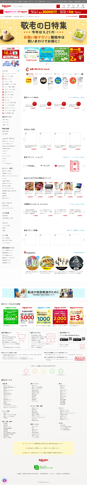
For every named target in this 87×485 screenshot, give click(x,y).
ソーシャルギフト (6, 243)
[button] (69, 6)
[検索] (58, 6)
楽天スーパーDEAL (6, 171)
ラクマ (5, 396)
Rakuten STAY (35, 390)
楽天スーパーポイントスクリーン (67, 413)
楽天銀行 (6, 423)
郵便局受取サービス (7, 252)
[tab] (29, 74)
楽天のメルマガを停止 (15, 347)
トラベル (31, 1)
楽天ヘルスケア (63, 390)
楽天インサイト (63, 417)
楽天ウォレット (7, 426)
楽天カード (6, 413)
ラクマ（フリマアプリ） (8, 208)
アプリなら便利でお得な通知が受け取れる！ (70, 335)
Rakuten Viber (35, 420)
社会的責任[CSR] (44, 473)
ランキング (10, 1)
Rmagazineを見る (79, 252)
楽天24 (5, 388)
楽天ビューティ (63, 393)
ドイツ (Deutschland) (65, 429)
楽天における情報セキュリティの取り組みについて (56, 352)
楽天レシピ (62, 395)
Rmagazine (5, 215)
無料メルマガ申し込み (7, 340)
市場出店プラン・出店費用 (37, 338)
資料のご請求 (43, 337)
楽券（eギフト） (6, 198)
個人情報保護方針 (66, 473)
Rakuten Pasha (63, 414)
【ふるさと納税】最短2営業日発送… (58, 193)
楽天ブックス (7, 385)
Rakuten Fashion (6, 148)
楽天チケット (35, 430)
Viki (33, 427)
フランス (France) (64, 428)
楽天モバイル (35, 408)
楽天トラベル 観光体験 (37, 387)
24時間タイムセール (7, 173)
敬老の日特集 (5, 131)
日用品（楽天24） (6, 181)
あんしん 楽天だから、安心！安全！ (80, 359)
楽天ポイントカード (64, 410)
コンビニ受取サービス (7, 250)
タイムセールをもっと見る (76, 204)
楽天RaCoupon (7, 404)
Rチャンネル (35, 426)
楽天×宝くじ (35, 398)
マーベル (4, 153)
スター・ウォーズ (6, 156)
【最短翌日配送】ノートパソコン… (78, 193)
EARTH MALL (5, 205)
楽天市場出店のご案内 (36, 335)
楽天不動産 (62, 402)
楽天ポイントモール (64, 411)
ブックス (48, 1)
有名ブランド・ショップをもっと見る (73, 157)
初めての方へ (5, 335)
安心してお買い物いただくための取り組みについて (56, 357)
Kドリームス (35, 401)
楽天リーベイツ (7, 401)
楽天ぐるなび (63, 396)
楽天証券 (6, 425)
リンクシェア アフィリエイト (38, 417)
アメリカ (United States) (65, 426)
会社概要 (19, 473)
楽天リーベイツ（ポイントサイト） (10, 176)
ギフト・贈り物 (6, 238)
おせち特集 (4, 133)
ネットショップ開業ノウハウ (38, 342)
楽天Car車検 (63, 399)
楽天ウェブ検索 (35, 414)
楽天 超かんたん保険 (8, 434)
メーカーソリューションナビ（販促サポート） (42, 344)
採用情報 (58, 473)
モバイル (4, 1)
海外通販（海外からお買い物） (9, 190)
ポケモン (4, 158)
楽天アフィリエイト (36, 415)
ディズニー (4, 151)
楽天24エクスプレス (7, 183)
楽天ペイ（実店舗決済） (37, 347)
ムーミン (4, 161)
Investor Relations (34, 473)
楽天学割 (4, 195)
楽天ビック (6, 392)
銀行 (44, 1)
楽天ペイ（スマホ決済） (9, 416)
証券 (40, 1)
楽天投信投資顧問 (8, 428)
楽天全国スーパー (8, 399)
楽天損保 (6, 429)
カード (36, 1)
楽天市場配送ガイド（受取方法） (10, 342)
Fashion (25, 1)
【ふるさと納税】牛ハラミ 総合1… (39, 193)
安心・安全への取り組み (8, 338)
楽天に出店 (77, 1)
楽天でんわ (34, 411)
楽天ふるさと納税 (6, 185)
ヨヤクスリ (62, 388)
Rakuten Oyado (35, 392)
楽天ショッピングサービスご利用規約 (11, 344)
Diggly (3, 230)
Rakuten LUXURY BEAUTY (8, 146)
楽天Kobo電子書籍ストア (9, 387)
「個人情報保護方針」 (23, 358)
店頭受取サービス (6, 260)
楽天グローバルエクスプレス (10, 407)
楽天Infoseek (35, 412)
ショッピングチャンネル (8, 188)
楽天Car (62, 398)
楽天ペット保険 (7, 437)
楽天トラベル (35, 385)
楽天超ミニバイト (64, 419)
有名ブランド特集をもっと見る (75, 230)
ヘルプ (83, 1)
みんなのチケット (36, 434)
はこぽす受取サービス (7, 255)
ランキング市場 (6, 225)
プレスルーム (52, 473)
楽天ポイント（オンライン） (38, 345)
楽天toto (34, 396)
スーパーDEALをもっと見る (76, 97)
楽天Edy (5, 417)
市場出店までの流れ (36, 340)
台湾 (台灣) (62, 425)
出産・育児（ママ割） (7, 240)
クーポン (4, 178)
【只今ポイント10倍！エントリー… (29, 193)
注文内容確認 (6, 347)
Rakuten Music (35, 432)
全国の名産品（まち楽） (8, 218)
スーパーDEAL (18, 1)
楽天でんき (62, 385)
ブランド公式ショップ (7, 143)
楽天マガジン (35, 429)
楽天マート (6, 398)
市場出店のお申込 (35, 337)
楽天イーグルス (35, 435)
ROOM (4, 228)
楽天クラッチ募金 (64, 344)
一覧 (18, 71)
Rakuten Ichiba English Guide (9, 337)
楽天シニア (62, 392)
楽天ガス (62, 387)
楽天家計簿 (62, 404)
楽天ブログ (34, 419)
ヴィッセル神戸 (35, 437)
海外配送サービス (6, 262)
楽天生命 (6, 431)
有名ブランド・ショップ (8, 141)
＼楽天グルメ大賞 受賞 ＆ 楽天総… (68, 193)
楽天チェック (63, 416)
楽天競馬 (34, 399)
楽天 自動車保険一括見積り (10, 433)
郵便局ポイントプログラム (8, 257)
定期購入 (4, 193)
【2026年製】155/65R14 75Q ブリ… (49, 193)
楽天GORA (34, 395)
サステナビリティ (64, 346)
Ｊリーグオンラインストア (10, 405)
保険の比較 (6, 436)
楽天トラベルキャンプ (37, 388)
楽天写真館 (62, 401)
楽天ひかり (34, 409)
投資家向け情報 (26, 473)
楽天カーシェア (35, 393)
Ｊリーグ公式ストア (7, 163)
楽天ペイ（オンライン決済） (10, 414)
